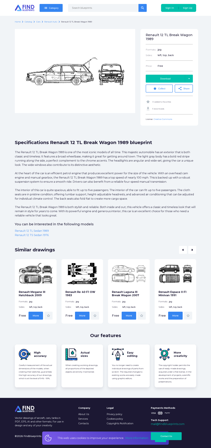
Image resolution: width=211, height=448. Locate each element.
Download (175, 79)
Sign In (170, 7)
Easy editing (132, 354)
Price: (149, 65)
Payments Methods (163, 407)
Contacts (83, 423)
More (36, 315)
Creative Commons (162, 119)
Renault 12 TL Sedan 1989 (32, 230)
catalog (28, 21)
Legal (110, 407)
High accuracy (40, 354)
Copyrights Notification (120, 423)
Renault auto (50, 21)
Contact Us (166, 436)
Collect (159, 88)
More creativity (180, 354)
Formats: (151, 49)
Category (51, 8)
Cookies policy (115, 418)
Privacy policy (114, 414)
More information (136, 438)
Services (83, 418)
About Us (83, 414)
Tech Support (159, 420)
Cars (38, 21)
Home (18, 21)
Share (184, 88)
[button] (183, 250)
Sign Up (187, 7)
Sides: (149, 55)
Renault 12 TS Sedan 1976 (32, 235)
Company (84, 407)
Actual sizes (85, 354)
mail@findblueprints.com (167, 424)
